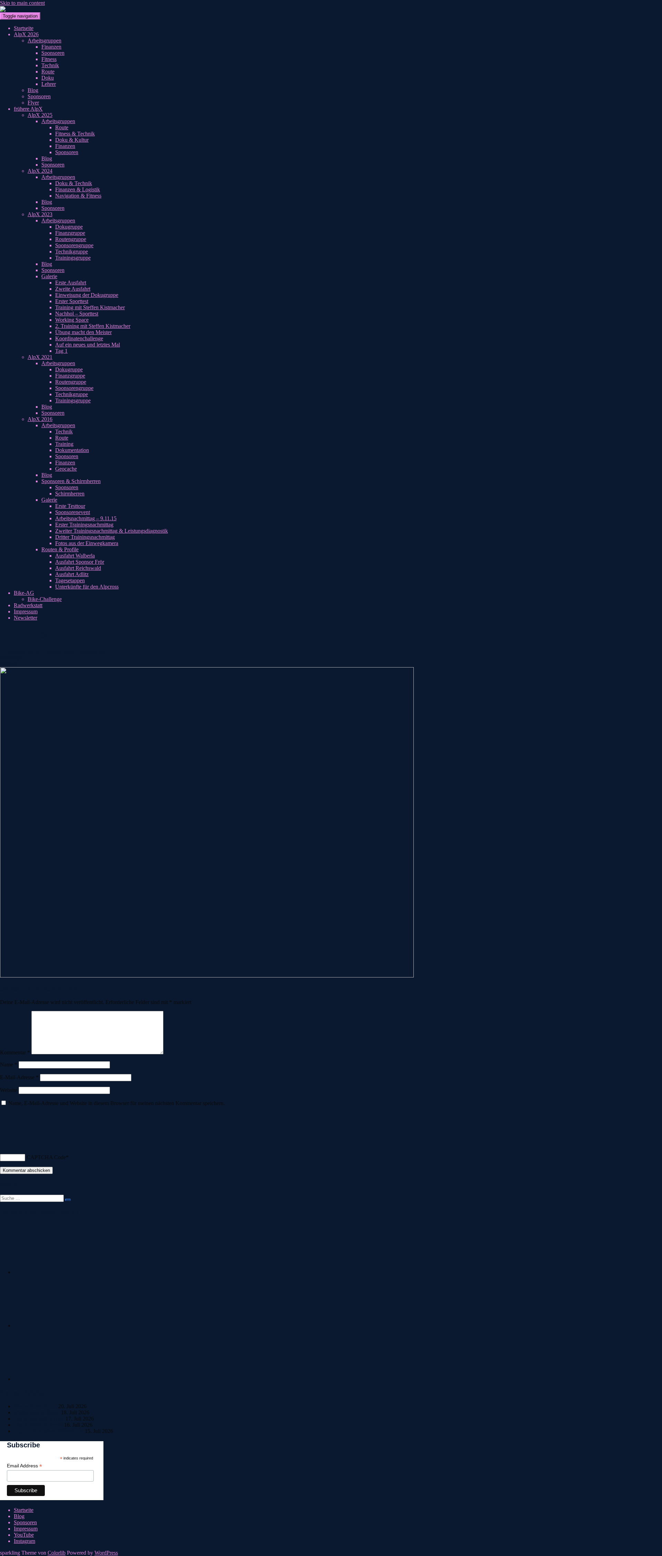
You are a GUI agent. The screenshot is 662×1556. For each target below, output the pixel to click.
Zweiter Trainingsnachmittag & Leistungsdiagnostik (111, 531)
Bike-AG (24, 593)
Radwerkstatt (28, 605)
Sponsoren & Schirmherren (71, 481)
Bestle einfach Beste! (37, 1412)
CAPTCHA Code (46, 1157)
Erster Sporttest (71, 301)
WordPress (106, 1553)
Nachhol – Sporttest (76, 314)
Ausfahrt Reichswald (78, 568)
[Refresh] (4, 1139)
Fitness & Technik (75, 134)
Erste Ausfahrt (70, 282)
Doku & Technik (73, 183)
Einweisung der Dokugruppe (86, 295)
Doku (47, 78)
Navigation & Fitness (78, 196)
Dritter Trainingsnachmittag (85, 537)
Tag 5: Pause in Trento (38, 1425)
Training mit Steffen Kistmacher (90, 307)
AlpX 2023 (40, 214)
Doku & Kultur (72, 140)
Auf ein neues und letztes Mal (87, 345)
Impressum (26, 611)
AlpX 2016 (40, 419)
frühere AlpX (28, 109)
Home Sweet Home (35, 1406)
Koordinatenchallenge (79, 338)
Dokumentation (72, 450)
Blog (33, 90)
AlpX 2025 (40, 115)
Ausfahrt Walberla (75, 556)
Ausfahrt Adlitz (72, 574)
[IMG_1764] (207, 975)
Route (47, 71)
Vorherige (10, 658)
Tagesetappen (70, 580)
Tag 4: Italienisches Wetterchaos (48, 1431)
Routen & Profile (60, 549)
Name (8, 1064)
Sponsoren (52, 53)
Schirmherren (69, 493)
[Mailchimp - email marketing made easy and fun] (84, 1497)
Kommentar (15, 1052)
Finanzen (51, 47)
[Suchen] (68, 1200)
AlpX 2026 (26, 34)
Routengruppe (70, 239)
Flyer (33, 103)
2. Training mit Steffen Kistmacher (92, 326)
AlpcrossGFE (91, 651)
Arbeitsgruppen (44, 40)
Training (64, 444)
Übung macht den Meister (83, 332)
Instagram (24, 1541)
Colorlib (57, 1553)
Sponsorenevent (72, 512)
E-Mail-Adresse (19, 1077)
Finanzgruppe (70, 233)
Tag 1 (61, 351)
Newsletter (25, 618)
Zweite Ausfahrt (72, 289)
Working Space (72, 320)
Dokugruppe (69, 227)
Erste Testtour (70, 506)
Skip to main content (22, 3)
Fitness (49, 59)
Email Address (24, 1466)
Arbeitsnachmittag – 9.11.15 (86, 518)
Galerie (49, 276)
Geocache (66, 469)
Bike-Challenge (45, 599)
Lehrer (48, 84)
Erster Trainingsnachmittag (84, 525)
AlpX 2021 (40, 357)
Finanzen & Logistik (77, 189)
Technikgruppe (71, 251)
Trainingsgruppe (73, 258)
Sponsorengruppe (74, 245)
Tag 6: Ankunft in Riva (39, 1419)
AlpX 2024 (40, 171)
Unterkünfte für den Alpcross (87, 587)
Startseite (23, 28)
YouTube (24, 1535)
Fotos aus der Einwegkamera (86, 543)
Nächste (9, 664)
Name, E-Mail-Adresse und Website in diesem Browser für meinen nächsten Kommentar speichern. (116, 1103)
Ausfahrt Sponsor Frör (79, 562)
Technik (50, 65)
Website (8, 1090)
